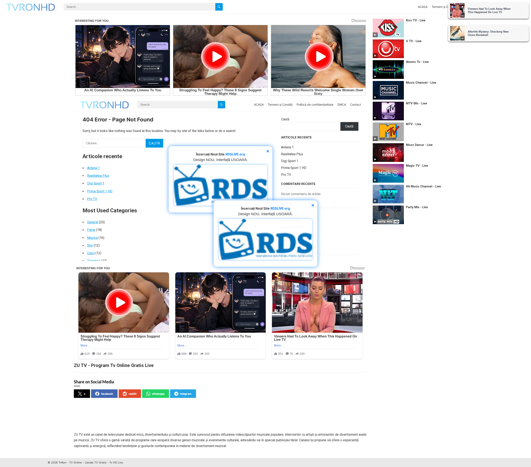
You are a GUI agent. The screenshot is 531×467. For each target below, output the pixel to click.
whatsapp (158, 393)
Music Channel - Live (421, 82)
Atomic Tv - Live (417, 62)
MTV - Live (413, 124)
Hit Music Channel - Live (423, 186)
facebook (107, 393)
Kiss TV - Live (415, 20)
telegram (185, 393)
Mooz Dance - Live (419, 145)
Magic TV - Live (417, 165)
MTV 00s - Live (416, 103)
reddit (132, 393)
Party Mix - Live (417, 207)
